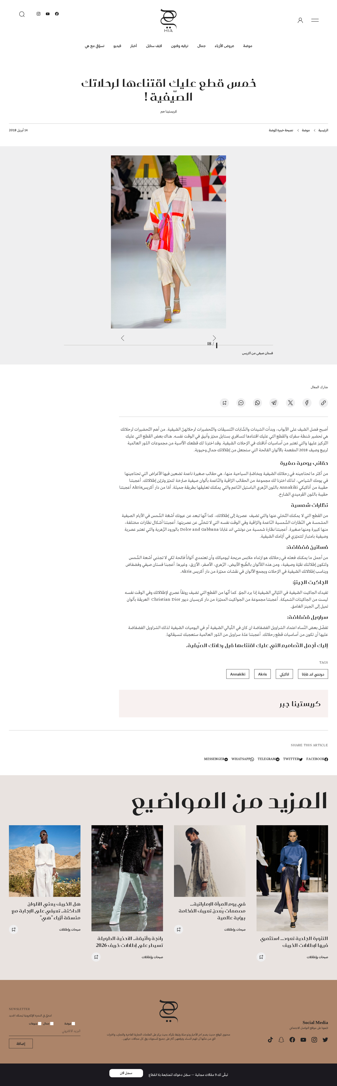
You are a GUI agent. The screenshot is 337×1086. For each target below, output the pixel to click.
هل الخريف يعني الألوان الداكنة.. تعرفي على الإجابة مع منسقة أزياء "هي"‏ (46, 911)
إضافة (21, 1043)
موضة (247, 45)
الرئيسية (323, 130)
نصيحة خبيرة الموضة (281, 130)
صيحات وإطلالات (317, 957)
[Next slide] (122, 338)
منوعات (33, 1023)
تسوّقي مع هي (94, 45)
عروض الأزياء (224, 45)
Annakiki (237, 674)
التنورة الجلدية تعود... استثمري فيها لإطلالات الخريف (294, 941)
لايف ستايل (154, 45)
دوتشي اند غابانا (313, 674)
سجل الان (126, 1073)
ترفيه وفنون (179, 45)
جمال (201, 45)
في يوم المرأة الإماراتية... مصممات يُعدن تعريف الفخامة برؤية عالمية (212, 911)
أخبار (133, 45)
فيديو (117, 45)
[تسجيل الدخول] (300, 20)
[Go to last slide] (214, 338)
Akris (262, 674)
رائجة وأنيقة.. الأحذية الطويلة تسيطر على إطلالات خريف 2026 (129, 941)
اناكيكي (284, 674)
